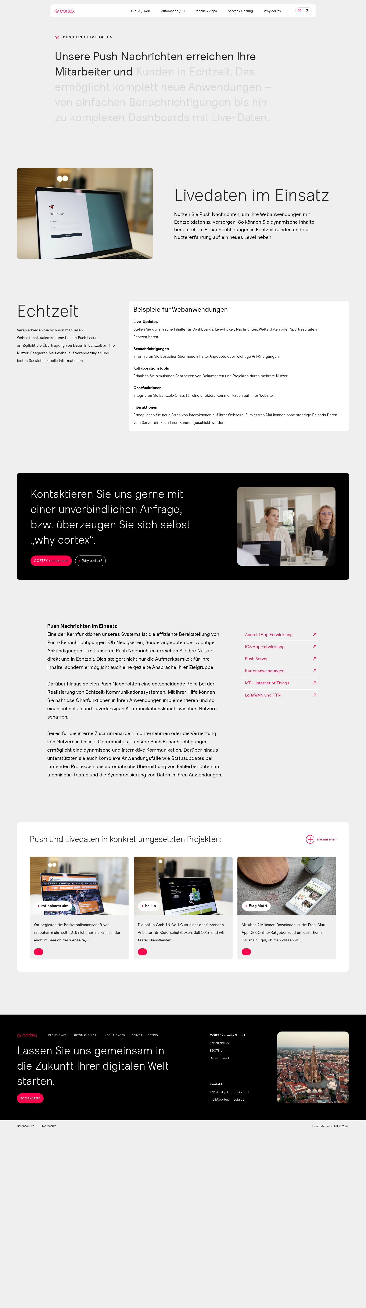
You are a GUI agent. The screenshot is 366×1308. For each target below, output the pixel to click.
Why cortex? (92, 561)
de (299, 10)
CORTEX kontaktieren (51, 561)
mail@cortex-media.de (227, 1099)
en (307, 10)
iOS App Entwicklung (265, 647)
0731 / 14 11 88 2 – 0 (232, 1092)
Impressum (49, 1126)
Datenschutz (25, 1126)
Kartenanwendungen (264, 671)
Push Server (256, 659)
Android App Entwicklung (269, 635)
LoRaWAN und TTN (263, 695)
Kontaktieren (30, 1098)
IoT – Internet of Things (267, 683)
